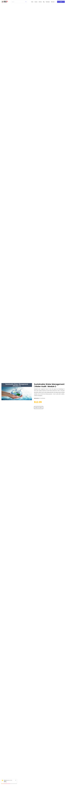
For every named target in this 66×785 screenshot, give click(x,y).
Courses (36, 1)
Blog (43, 1)
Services (40, 1)
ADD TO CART (38, 407)
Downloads (48, 1)
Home (32, 1)
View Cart (52, 1)
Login (61, 1)
